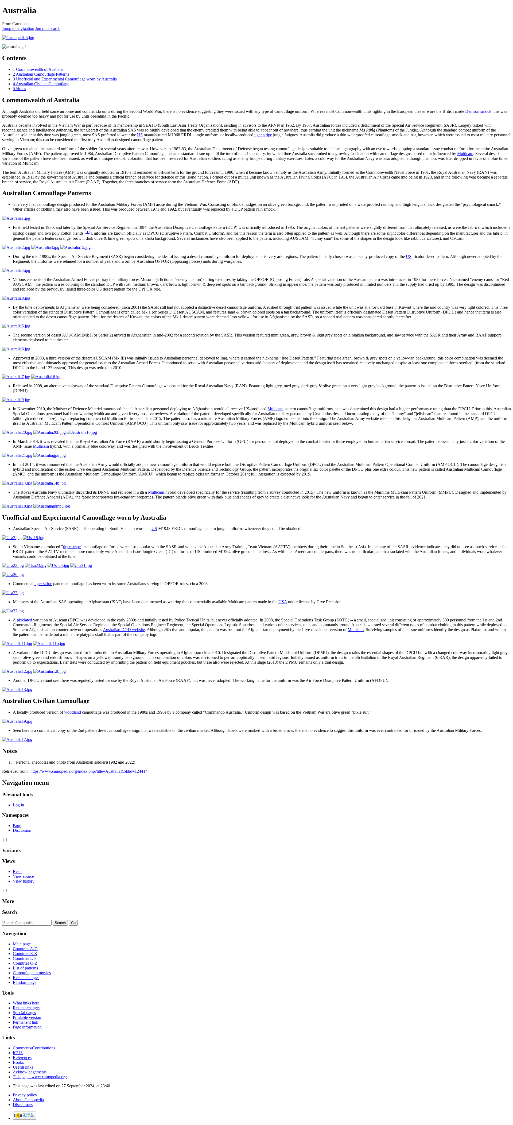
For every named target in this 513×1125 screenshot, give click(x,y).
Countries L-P (25, 958)
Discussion (22, 830)
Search (9, 912)
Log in (18, 805)
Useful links (23, 1067)
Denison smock (478, 111)
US (140, 135)
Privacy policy (25, 1095)
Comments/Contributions (34, 1048)
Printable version (27, 1017)
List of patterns (25, 968)
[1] (88, 232)
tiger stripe (263, 135)
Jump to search (47, 28)
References (22, 1057)
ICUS (18, 1052)
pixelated (24, 620)
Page (17, 825)
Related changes (26, 1008)
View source (23, 876)
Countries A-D (25, 948)
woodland (72, 712)
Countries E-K (25, 953)
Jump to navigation (18, 28)
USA (282, 602)
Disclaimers (23, 1104)
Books (18, 1062)
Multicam (465, 153)
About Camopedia (28, 1099)
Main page (22, 944)
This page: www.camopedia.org (40, 1076)
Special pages (24, 1012)
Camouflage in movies (32, 973)
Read (17, 871)
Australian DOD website (124, 629)
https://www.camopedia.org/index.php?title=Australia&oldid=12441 (87, 771)
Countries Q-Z (25, 963)
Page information (27, 1027)
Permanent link (25, 1022)
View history (23, 881)
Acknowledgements (29, 1072)
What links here (26, 1003)
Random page (24, 982)
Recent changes (26, 977)
